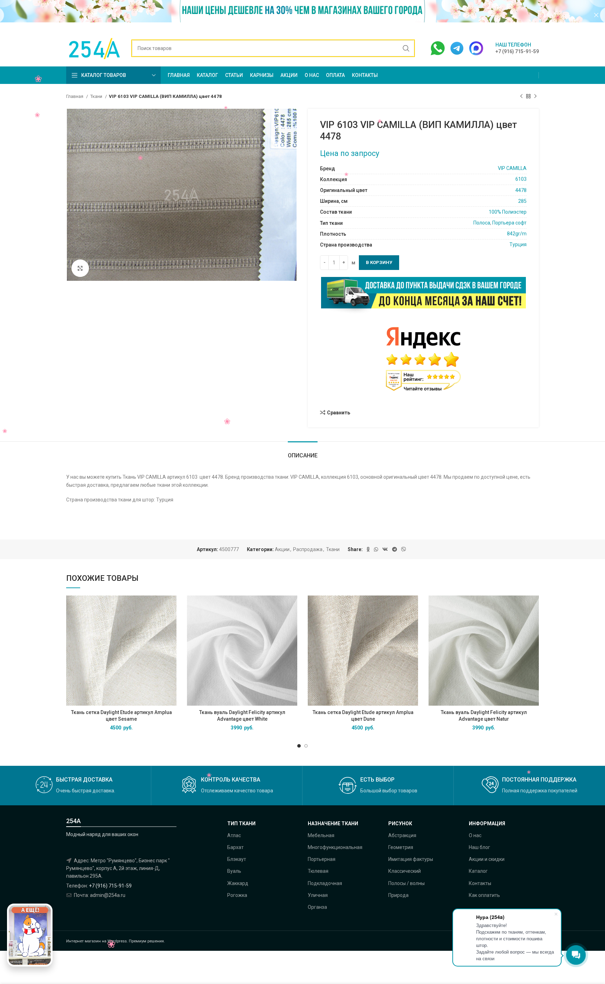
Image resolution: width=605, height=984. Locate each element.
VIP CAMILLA (512, 168)
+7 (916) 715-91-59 (110, 886)
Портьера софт (509, 223)
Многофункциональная (335, 847)
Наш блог (479, 847)
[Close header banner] (596, 15)
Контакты (480, 883)
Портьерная (321, 859)
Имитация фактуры (410, 859)
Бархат (235, 847)
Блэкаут (236, 859)
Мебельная (321, 835)
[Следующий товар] (535, 96)
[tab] (303, 452)
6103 (521, 179)
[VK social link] (385, 549)
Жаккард (237, 883)
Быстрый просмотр (171, 622)
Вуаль (234, 871)
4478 (521, 190)
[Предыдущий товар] (521, 96)
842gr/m (517, 233)
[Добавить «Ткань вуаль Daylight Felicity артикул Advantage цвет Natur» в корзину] (533, 607)
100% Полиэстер (508, 212)
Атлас (234, 835)
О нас (475, 835)
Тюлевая (318, 871)
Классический (404, 871)
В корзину (379, 262)
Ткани (96, 96)
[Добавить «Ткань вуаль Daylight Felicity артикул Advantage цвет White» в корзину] (292, 607)
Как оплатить (484, 895)
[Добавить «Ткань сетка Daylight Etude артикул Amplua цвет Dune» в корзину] (413, 607)
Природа (398, 895)
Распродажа (307, 549)
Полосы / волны (406, 883)
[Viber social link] (403, 549)
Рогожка (237, 895)
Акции (282, 549)
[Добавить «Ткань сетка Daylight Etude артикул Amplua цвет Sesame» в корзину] (171, 607)
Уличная (318, 895)
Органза (317, 907)
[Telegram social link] (394, 549)
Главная (75, 96)
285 (522, 201)
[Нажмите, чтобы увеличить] (80, 268)
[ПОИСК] (406, 48)
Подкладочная (325, 883)
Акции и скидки (487, 859)
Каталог (478, 871)
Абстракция (402, 835)
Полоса (481, 223)
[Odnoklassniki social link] (368, 549)
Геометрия (400, 847)
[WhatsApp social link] (376, 549)
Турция (518, 244)
